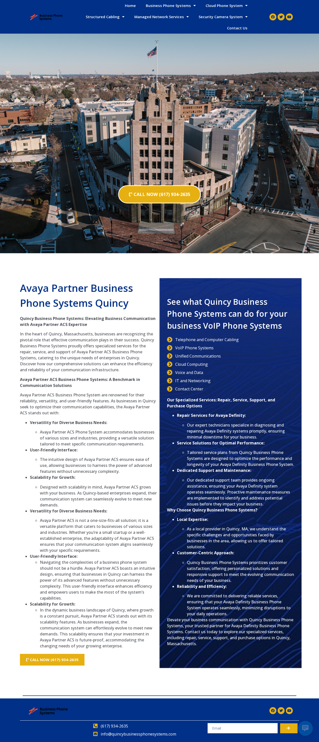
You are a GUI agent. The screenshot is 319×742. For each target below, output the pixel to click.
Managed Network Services (159, 16)
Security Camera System (221, 16)
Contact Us (237, 27)
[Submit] (289, 728)
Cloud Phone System (224, 5)
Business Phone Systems (168, 5)
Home (130, 5)
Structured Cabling (103, 16)
